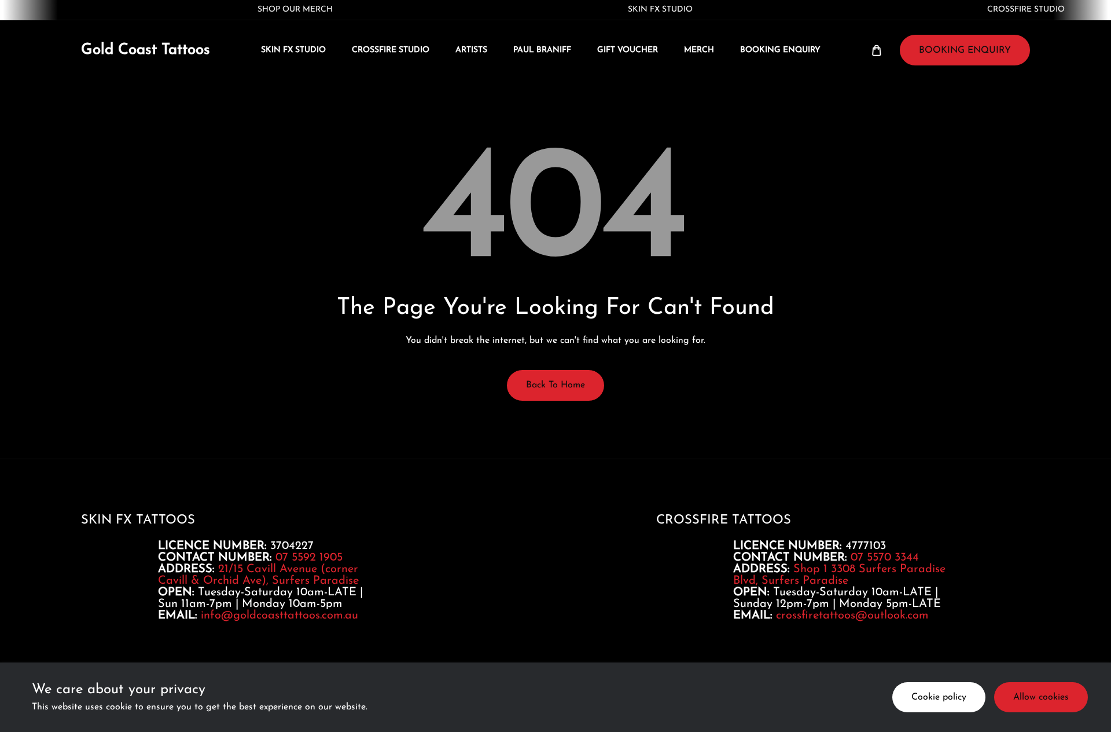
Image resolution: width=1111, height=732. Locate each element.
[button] (876, 50)
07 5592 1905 (309, 557)
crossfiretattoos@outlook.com (852, 615)
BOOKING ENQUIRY (965, 50)
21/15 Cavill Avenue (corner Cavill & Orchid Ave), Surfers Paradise (258, 575)
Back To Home (555, 385)
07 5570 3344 (885, 557)
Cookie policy (938, 697)
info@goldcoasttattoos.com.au (279, 615)
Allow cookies (1041, 697)
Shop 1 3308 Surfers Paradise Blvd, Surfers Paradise (839, 575)
